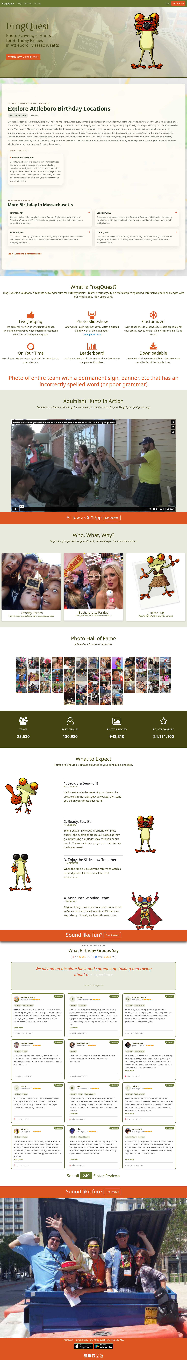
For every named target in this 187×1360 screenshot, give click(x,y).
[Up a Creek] (58, 686)
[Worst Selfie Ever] (58, 662)
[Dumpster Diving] (118, 686)
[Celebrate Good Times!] (70, 698)
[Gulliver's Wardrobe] (46, 686)
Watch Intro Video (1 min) (23, 57)
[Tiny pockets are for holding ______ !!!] (70, 674)
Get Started (111, 518)
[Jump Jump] (94, 698)
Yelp (132, 1076)
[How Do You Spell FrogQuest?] (82, 674)
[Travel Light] (130, 662)
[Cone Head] (165, 662)
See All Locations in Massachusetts (25, 253)
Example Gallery (92, 334)
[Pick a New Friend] (106, 686)
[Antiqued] (22, 674)
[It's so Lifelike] (106, 662)
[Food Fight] (82, 662)
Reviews (28, 3)
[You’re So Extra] (130, 674)
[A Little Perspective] (58, 674)
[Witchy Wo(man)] (82, 698)
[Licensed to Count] (94, 686)
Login (167, 3)
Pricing (37, 3)
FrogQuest (8, 3)
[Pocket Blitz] (106, 698)
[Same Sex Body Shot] (46, 662)
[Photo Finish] (142, 674)
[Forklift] (34, 662)
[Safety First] (142, 686)
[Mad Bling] (118, 662)
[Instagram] (98, 1356)
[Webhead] (94, 662)
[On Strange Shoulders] (22, 662)
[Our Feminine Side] (106, 674)
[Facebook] (90, 1356)
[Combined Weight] (82, 686)
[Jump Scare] (117, 698)
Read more (18, 1028)
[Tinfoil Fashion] (46, 674)
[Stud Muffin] (34, 674)
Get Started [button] (178, 3)
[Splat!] (130, 686)
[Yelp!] (101, 1356)
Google (22, 1033)
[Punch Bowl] (142, 662)
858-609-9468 (117, 1339)
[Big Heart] (165, 686)
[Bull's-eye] (165, 674)
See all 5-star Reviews (93, 1176)
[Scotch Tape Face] (118, 674)
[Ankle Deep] (34, 686)
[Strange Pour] (94, 674)
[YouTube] (86, 1356)
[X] (94, 1356)
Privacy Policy (81, 1339)
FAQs (19, 3)
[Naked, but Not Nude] (154, 662)
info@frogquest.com (100, 1339)
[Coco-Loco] (70, 662)
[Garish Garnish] (22, 686)
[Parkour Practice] (154, 674)
